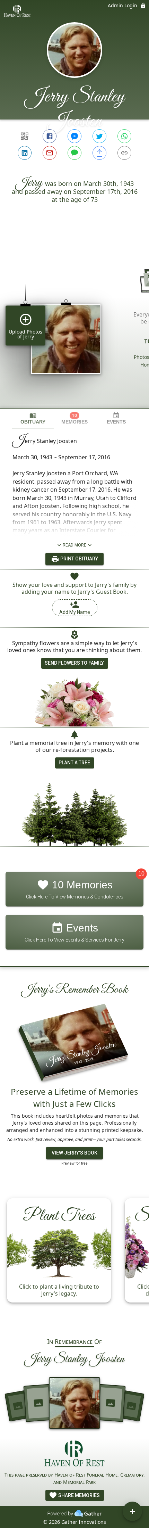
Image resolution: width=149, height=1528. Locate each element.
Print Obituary (78, 558)
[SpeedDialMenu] (132, 1511)
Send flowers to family (74, 663)
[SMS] (74, 153)
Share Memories (78, 1495)
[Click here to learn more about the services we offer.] (74, 1454)
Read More (74, 545)
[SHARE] (99, 153)
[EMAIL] (49, 153)
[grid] (74, 320)
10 (141, 874)
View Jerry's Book (74, 1153)
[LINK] (124, 153)
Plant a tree (74, 762)
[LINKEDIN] (25, 153)
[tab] (33, 418)
